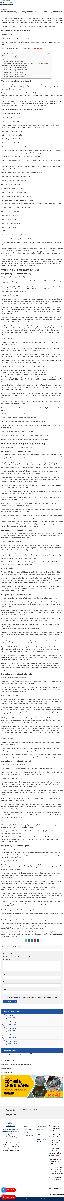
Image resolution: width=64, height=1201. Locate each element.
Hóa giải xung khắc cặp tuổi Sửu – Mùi (16, 69)
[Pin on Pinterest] (35, 940)
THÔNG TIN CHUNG (41, 1123)
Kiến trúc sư (5, 1064)
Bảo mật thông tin (42, 1126)
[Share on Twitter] (32, 940)
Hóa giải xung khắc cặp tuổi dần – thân (16, 71)
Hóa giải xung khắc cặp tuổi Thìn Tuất (16, 74)
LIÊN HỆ (51, 1123)
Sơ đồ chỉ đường (28, 1135)
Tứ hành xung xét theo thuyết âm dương (17, 57)
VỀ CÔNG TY (25, 1123)
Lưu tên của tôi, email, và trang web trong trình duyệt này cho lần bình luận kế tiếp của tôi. (32, 997)
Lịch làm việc (27, 1129)
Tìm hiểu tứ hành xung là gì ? (11, 56)
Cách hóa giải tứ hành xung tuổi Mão (13, 59)
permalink (32, 947)
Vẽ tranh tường (6, 1068)
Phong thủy (4, 9)
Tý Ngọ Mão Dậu (37, 48)
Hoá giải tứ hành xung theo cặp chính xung (15, 65)
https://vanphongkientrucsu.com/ (21, 1064)
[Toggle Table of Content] (48, 53)
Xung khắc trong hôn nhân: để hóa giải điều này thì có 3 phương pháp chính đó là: (28, 63)
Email (5, 982)
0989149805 (10, 1190)
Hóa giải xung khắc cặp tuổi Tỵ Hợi (15, 76)
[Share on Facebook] (29, 940)
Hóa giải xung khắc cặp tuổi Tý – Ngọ (16, 67)
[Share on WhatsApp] (26, 940)
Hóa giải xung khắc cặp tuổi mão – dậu (16, 61)
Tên (4, 974)
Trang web (6, 989)
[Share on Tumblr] (38, 940)
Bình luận (6, 959)
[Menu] (19, 3)
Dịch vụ (26, 1132)
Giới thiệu (26, 1126)
